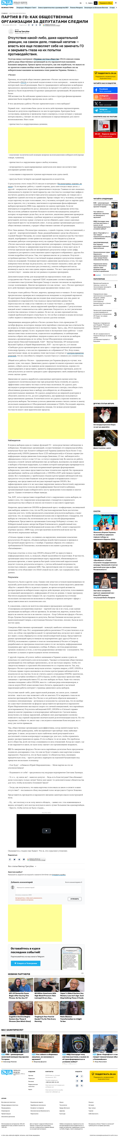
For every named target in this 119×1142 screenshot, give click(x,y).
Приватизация (6, 1114)
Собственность (93, 1114)
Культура (62, 1114)
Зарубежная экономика (38, 1105)
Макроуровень (6, 1108)
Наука (61, 1102)
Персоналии (34, 1114)
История (91, 1105)
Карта (30, 1089)
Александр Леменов (10, 1062)
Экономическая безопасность (40, 1111)
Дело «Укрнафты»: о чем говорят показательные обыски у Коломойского (102, 235)
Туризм (91, 1111)
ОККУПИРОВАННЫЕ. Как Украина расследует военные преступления (101, 245)
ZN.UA (23, 82)
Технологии (63, 1105)
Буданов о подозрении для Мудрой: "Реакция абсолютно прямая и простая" (101, 326)
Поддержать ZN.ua (106, 3)
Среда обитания (65, 1108)
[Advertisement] (46, 140)
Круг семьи (92, 1108)
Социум (91, 1102)
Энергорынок (5, 1111)
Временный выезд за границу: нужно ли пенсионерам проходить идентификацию (102, 286)
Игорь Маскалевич (101, 1062)
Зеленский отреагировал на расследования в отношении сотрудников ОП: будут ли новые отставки (102, 314)
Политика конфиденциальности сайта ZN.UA (104, 1135)
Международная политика (9, 1105)
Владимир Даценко (40, 1062)
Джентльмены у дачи (102, 448)
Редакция (31, 1078)
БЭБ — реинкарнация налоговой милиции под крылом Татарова (102, 205)
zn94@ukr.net (49, 1087)
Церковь (62, 1111)
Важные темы (7, 7)
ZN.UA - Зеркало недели (105, 134)
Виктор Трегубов (22, 31)
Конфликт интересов (37, 1108)
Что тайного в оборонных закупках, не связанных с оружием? (101, 214)
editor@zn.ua (56, 1092)
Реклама (31, 1081)
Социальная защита (36, 1102)
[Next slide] (116, 7)
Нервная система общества (46, 59)
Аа (96, 3)
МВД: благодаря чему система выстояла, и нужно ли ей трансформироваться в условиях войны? (101, 225)
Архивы (30, 1075)
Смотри (96, 511)
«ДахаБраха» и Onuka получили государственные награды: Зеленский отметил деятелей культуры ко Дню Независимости (105, 565)
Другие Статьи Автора (103, 403)
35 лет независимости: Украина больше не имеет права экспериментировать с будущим (102, 337)
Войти (90, 3)
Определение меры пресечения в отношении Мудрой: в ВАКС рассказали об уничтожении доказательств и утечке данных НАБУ (102, 299)
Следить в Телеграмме (27, 963)
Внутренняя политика (8, 1102)
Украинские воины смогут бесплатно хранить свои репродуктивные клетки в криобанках (101, 267)
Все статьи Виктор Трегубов (20, 866)
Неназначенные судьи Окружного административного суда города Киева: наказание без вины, (101, 256)
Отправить (75, 899)
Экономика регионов (8, 1116)
